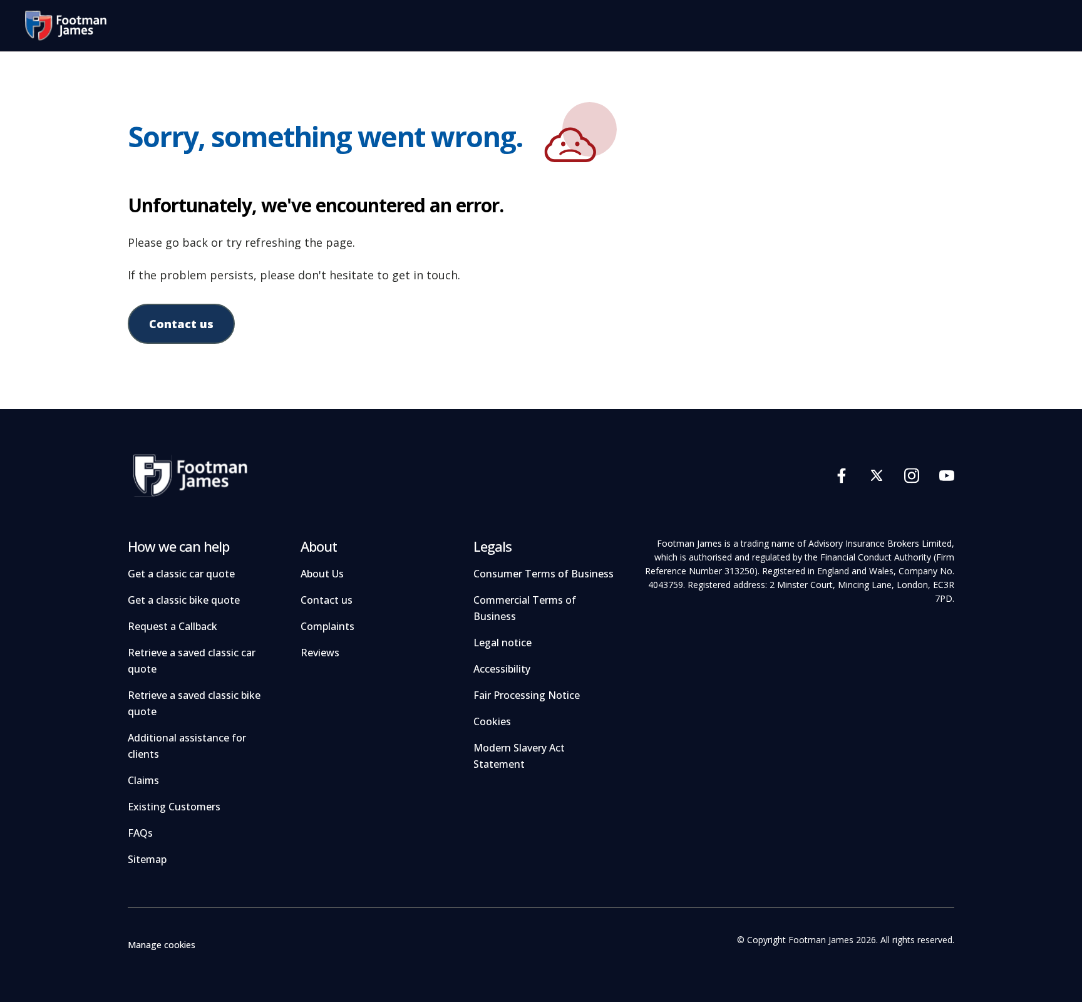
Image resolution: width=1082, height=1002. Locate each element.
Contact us (181, 323)
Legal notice (502, 642)
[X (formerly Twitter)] (876, 475)
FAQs (140, 833)
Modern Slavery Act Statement (519, 756)
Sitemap (147, 859)
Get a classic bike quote (184, 600)
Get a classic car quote (181, 574)
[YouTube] (946, 475)
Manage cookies (161, 945)
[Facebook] (841, 475)
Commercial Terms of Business (524, 608)
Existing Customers (174, 806)
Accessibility (501, 669)
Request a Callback (172, 626)
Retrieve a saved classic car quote (191, 661)
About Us (322, 574)
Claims (143, 780)
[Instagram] (911, 475)
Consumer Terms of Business (543, 574)
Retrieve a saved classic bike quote (194, 703)
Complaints (327, 626)
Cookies (492, 721)
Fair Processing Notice (526, 695)
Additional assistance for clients (187, 746)
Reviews (320, 652)
